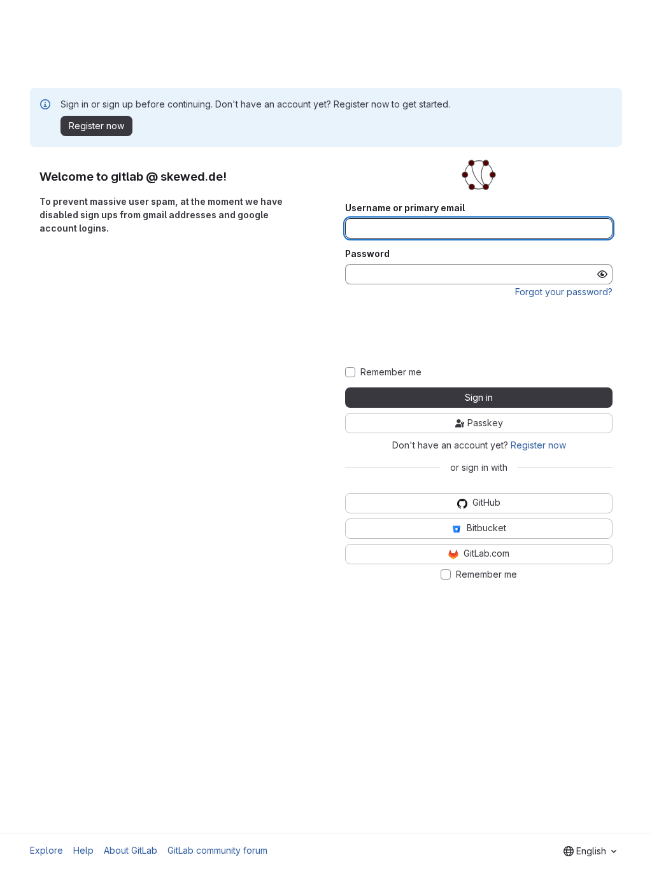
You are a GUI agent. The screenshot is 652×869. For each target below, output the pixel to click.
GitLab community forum (217, 850)
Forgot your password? (564, 291)
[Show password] (602, 274)
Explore (46, 850)
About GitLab (130, 850)
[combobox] (590, 851)
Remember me (391, 372)
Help (83, 850)
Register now (538, 445)
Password (367, 254)
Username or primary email (405, 208)
